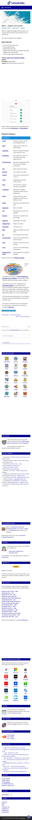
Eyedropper (5, 155)
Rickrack (4, 172)
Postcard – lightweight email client (20, 477)
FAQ (3, 805)
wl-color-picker (6, 238)
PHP (18, 530)
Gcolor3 (4, 175)
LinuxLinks (22, 818)
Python (26, 528)
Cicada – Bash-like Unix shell (11, 753)
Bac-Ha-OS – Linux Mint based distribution (14, 766)
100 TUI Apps (10, 736)
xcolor (4, 180)
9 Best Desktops (6, 778)
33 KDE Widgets (6, 782)
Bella (3, 230)
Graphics (23, 28)
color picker (5, 310)
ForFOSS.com (5, 808)
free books (15, 128)
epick (3, 185)
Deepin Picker (6, 223)
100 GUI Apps (10, 735)
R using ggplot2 (24, 443)
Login (28, 326)
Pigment (4, 216)
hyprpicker (5, 150)
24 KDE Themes (6, 780)
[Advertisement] (16, 82)
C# (9, 530)
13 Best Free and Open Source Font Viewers (14, 748)
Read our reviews (16, 713)
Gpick (3, 146)
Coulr (3, 247)
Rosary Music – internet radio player (11, 315)
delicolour (5, 220)
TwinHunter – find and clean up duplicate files (15, 771)
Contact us (4, 802)
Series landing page (22, 620)
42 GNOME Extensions (7, 784)
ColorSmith (5, 227)
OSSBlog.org (5, 810)
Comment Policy (14, 330)
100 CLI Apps (10, 738)
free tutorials (24, 128)
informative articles (7, 285)
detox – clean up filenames (23, 316)
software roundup (19, 258)
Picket (4, 196)
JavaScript (12, 310)
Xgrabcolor (5, 208)
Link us (3, 803)
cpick (3, 242)
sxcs (3, 211)
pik (3, 234)
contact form (5, 557)
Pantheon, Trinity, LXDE (8, 785)
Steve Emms (16, 28)
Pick (3, 169)
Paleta (4, 203)
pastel (4, 141)
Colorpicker (5, 189)
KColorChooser (6, 162)
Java (21, 528)
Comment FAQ (5, 807)
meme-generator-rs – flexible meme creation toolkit (17, 758)
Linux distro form (13, 553)
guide (14, 724)
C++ (7, 530)
